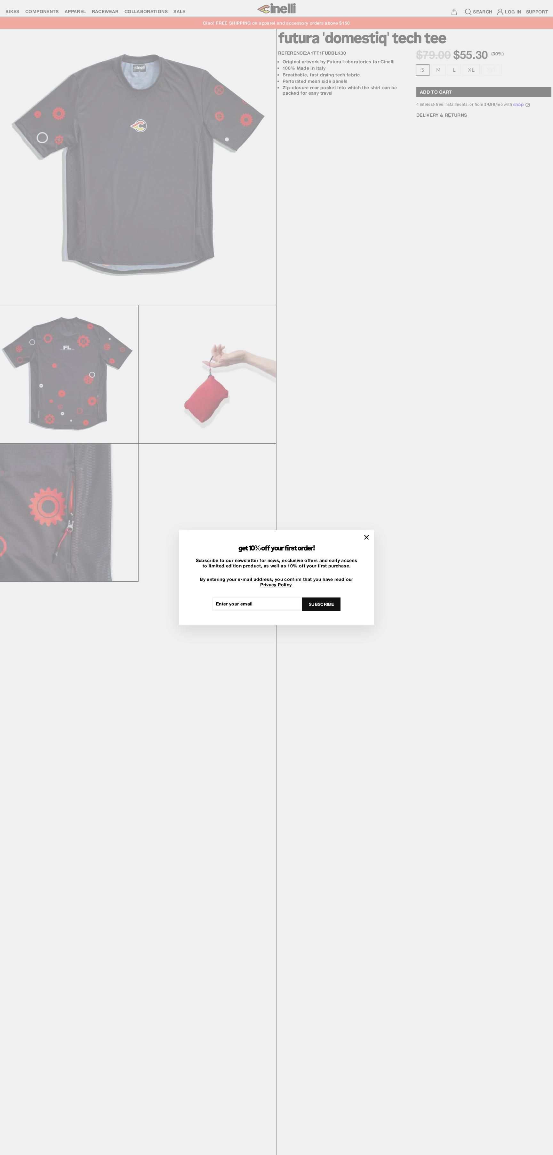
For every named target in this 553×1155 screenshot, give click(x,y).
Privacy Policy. (276, 584)
